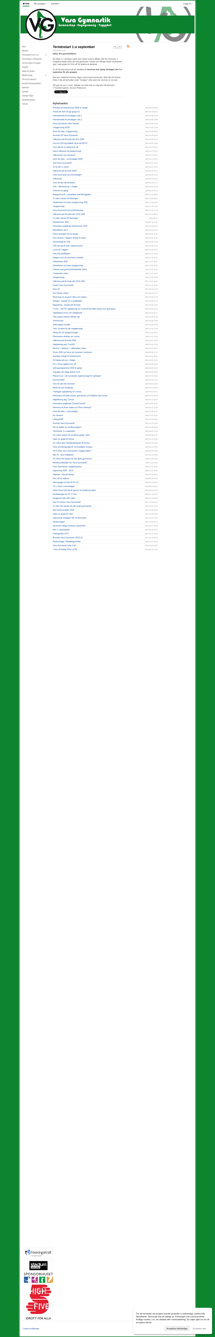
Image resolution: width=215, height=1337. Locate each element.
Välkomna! (57, 179)
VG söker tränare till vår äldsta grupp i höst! (71, 435)
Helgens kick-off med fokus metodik (68, 257)
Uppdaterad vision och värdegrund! (67, 313)
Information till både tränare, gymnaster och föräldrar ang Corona (80, 395)
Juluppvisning (58, 206)
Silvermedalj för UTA (61, 242)
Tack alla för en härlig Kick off (65, 147)
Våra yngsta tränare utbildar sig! (66, 317)
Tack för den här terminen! (64, 183)
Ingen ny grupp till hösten (63, 439)
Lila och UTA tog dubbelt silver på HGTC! (70, 143)
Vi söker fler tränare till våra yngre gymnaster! (72, 506)
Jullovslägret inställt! (61, 325)
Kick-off (56, 289)
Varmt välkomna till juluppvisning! (67, 151)
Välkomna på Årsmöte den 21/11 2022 (69, 214)
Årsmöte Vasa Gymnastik (64, 423)
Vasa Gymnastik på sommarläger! (67, 175)
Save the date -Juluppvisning (65, 131)
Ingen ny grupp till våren (63, 514)
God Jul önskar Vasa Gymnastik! (67, 502)
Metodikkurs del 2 (60, 230)
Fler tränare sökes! (61, 293)
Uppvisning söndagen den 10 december (69, 518)
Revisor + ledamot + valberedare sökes (69, 348)
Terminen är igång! (60, 190)
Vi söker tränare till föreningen (65, 198)
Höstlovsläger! (59, 522)
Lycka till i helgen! (60, 250)
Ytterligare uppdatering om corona (67, 392)
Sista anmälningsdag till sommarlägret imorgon (72, 447)
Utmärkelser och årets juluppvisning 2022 (70, 202)
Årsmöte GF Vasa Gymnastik (65, 135)
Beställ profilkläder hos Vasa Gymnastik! (70, 463)
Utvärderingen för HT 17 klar (65, 494)
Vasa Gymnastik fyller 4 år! (64, 545)
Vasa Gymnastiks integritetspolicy (67, 466)
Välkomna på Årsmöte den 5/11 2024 (68, 139)
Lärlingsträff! (58, 419)
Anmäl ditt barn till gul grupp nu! (66, 112)
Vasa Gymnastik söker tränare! (66, 123)
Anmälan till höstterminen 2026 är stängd (70, 108)
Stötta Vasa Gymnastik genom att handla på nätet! (74, 490)
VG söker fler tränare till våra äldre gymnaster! (72, 459)
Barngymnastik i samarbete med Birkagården (72, 194)
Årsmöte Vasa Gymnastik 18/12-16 (67, 537)
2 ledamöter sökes (60, 273)
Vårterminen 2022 (60, 261)
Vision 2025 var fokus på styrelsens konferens (72, 352)
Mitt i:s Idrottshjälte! (61, 530)
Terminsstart (58, 321)
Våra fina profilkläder (61, 254)
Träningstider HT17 (61, 534)
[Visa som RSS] (128, 47)
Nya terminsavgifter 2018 (63, 510)
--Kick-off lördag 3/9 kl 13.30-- (65, 549)
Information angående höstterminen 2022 (70, 226)
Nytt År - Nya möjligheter (63, 455)
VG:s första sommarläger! (64, 486)
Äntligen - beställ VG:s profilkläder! (67, 301)
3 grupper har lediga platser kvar (66, 372)
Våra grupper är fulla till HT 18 (65, 482)
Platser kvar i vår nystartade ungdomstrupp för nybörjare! (77, 376)
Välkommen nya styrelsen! (64, 155)
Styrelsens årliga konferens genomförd (69, 526)
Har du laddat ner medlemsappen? (67, 427)
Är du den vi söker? (61, 167)
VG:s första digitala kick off (64, 364)
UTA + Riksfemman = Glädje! (65, 186)
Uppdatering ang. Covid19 (64, 344)
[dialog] (172, 1321)
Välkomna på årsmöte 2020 (64, 340)
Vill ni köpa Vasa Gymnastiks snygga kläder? (72, 451)
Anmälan (55, 3)
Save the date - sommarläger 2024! (68, 159)
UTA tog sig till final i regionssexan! (68, 246)
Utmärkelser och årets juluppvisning (68, 265)
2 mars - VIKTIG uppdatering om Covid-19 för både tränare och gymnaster (84, 309)
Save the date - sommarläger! (65, 411)
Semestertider (59, 380)
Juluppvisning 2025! (61, 127)
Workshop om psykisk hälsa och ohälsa (70, 297)
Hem (26, 3)
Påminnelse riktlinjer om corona (66, 336)
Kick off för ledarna (61, 478)
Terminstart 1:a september (74, 47)
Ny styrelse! (58, 415)
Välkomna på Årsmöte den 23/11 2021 (69, 281)
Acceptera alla (199, 1328)
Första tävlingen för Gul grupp (65, 234)
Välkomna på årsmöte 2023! (65, 171)
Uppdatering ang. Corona (63, 399)
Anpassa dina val (144, 1328)
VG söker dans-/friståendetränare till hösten (71, 443)
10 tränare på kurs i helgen (64, 360)
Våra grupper (39, 3)
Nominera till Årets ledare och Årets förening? (72, 407)
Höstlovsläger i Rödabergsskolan (67, 541)
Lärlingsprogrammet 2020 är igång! (67, 368)
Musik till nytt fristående (63, 388)
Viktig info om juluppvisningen (65, 332)
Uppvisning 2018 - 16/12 (63, 470)
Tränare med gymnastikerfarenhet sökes (70, 269)
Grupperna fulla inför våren (64, 498)
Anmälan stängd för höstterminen (67, 356)
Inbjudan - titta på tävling (63, 474)
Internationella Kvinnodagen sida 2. (67, 119)
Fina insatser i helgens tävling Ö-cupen (69, 238)
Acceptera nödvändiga (177, 1328)
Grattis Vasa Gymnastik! (63, 285)
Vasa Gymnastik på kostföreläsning (68, 210)
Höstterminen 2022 (61, 222)
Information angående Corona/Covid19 (69, 403)
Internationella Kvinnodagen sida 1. (67, 116)
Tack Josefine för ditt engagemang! (68, 328)
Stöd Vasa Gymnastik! (62, 163)
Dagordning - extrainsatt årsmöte (66, 305)
